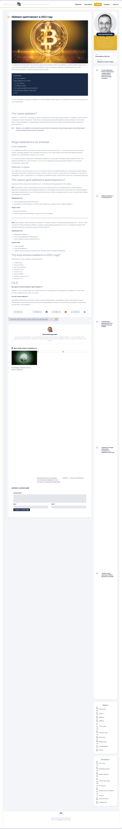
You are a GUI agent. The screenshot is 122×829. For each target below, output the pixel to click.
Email (53, 504)
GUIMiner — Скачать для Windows (73, 478)
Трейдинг (107, 4)
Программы (88, 4)
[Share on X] (21, 312)
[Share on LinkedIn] (78, 312)
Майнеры (78, 4)
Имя (15, 504)
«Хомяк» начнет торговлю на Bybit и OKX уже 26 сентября (107, 575)
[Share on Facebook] (40, 312)
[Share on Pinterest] (59, 312)
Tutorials (98, 4)
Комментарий (17, 493)
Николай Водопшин (49, 334)
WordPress (60, 819)
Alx (70, 819)
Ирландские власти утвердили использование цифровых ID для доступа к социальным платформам (48, 480)
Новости (115, 4)
